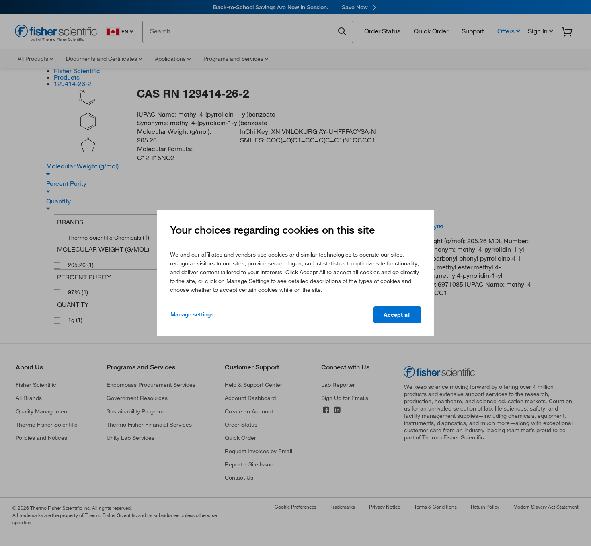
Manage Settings (191, 314)
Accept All (397, 314)
